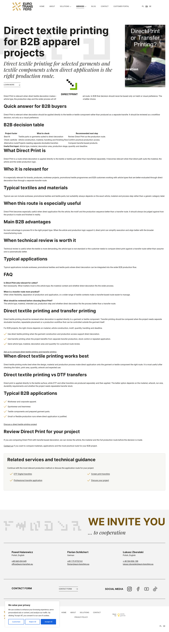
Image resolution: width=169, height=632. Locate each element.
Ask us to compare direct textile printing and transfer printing (30, 352)
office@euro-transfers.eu (22, 564)
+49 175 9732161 (75, 561)
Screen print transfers (100, 474)
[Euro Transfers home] (22, 6)
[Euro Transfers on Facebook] (138, 589)
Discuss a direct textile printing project (20, 424)
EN (146, 6)
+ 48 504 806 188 (130, 561)
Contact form (65, 589)
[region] (32, 614)
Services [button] (80, 6)
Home (41, 6)
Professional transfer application (28, 480)
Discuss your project (100, 480)
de (164, 626)
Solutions (64, 6)
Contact (105, 6)
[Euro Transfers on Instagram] (129, 589)
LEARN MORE (9, 85)
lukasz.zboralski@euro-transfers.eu (138, 564)
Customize (16, 622)
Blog (93, 6)
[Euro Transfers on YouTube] (146, 589)
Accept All (48, 622)
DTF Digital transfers (23, 474)
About (52, 6)
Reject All (32, 622)
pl (161, 626)
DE (150, 6)
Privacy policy (81, 617)
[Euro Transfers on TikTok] (155, 589)
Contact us (8, 446)
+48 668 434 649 (19, 561)
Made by (114, 615)
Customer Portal (121, 6)
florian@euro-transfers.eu (78, 564)
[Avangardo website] (122, 615)
